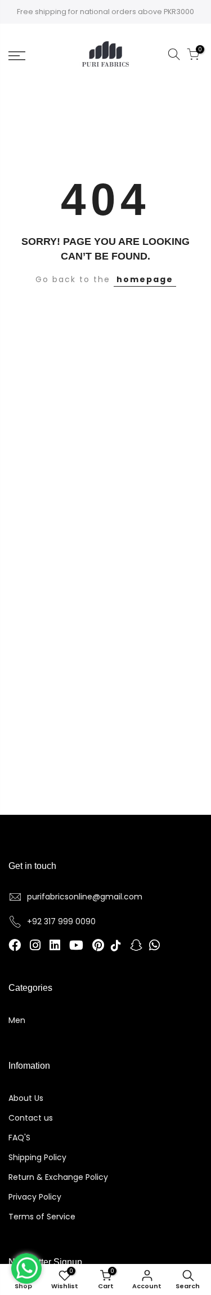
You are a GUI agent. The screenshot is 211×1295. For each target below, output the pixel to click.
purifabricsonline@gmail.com (84, 896)
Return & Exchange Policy (58, 1177)
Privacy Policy (34, 1196)
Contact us (30, 1117)
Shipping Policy (37, 1157)
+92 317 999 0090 (61, 921)
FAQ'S (19, 1137)
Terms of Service (41, 1216)
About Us (25, 1098)
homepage (144, 279)
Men (16, 1020)
